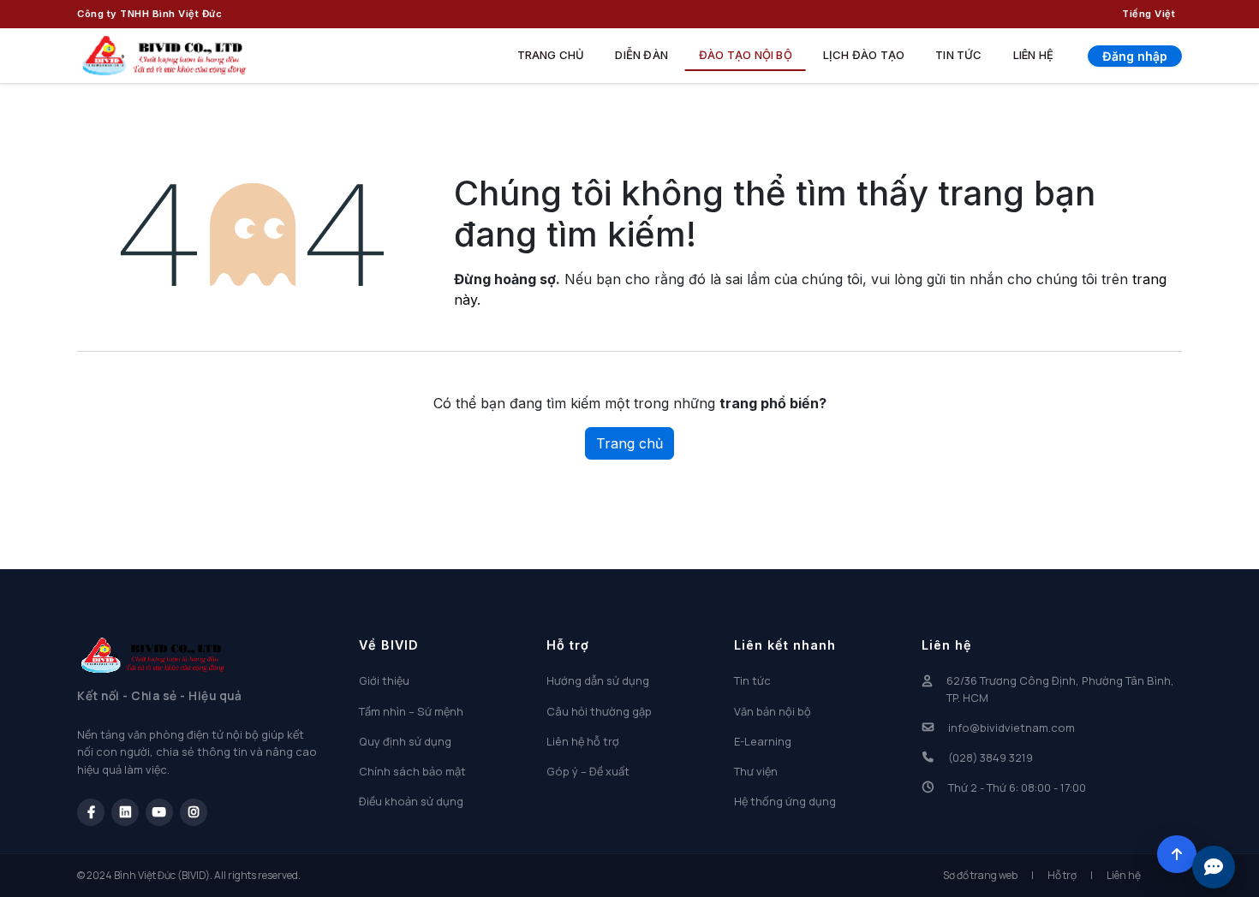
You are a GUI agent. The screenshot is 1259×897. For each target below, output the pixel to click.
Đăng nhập (1134, 56)
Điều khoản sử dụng (411, 801)
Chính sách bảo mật (412, 771)
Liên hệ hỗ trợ (582, 741)
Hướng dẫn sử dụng (597, 680)
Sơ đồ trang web (980, 875)
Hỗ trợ (1062, 875)
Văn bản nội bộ (772, 711)
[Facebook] (90, 812)
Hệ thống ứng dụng (785, 801)
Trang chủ (551, 55)
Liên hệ (1033, 55)
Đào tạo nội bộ (745, 55)
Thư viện (756, 771)
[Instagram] (193, 812)
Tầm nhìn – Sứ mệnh (411, 711)
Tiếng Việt (1148, 14)
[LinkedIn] (125, 812)
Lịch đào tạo (863, 55)
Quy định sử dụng (405, 741)
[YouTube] (159, 812)
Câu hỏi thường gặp (599, 711)
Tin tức (958, 55)
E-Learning (762, 741)
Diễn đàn (641, 55)
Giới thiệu (384, 680)
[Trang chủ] (165, 55)
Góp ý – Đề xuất (588, 771)
